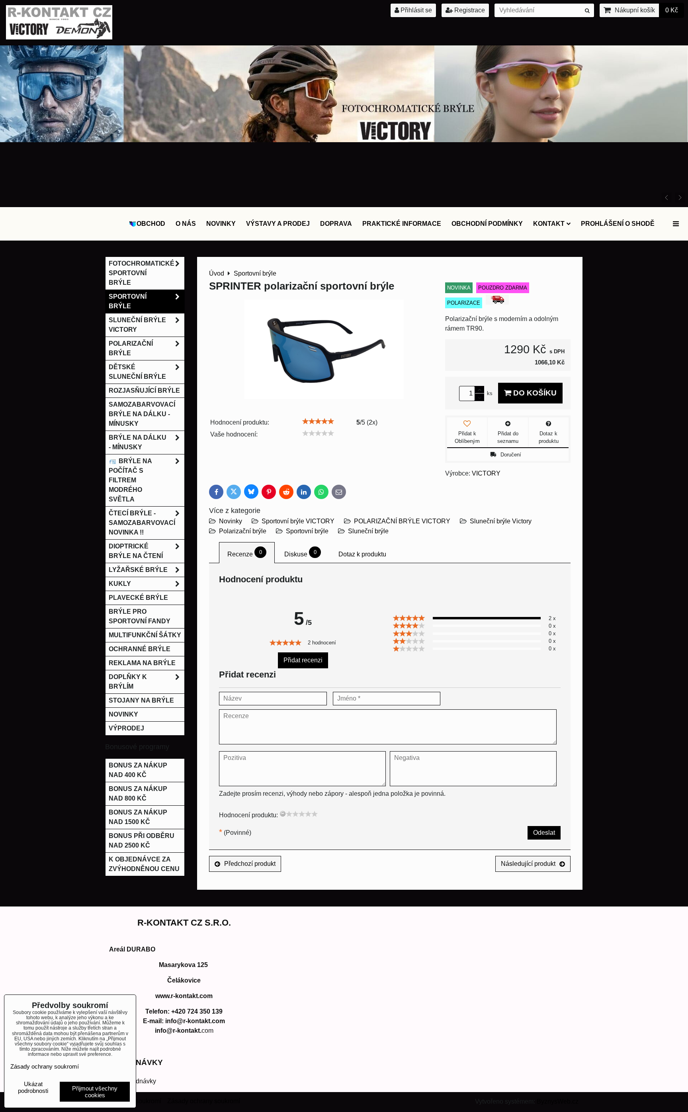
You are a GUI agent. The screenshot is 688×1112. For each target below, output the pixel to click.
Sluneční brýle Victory (501, 521)
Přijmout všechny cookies (94, 1091)
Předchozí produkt (250, 863)
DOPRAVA (336, 223)
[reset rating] (283, 814)
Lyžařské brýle (138, 569)
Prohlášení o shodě (618, 223)
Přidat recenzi (302, 660)
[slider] (318, 421)
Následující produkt (528, 863)
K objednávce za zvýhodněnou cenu (144, 864)
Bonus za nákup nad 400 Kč (138, 770)
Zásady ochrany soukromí (203, 1101)
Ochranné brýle (139, 649)
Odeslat (544, 832)
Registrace (469, 10)
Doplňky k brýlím (128, 681)
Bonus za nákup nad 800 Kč (138, 793)
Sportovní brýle (307, 531)
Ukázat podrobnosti (33, 1087)
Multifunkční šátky (145, 635)
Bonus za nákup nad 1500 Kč (138, 817)
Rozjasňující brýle (144, 390)
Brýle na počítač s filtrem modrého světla (130, 480)
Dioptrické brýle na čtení (136, 551)
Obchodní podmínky (487, 223)
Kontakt (549, 223)
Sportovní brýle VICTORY (298, 521)
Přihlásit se (415, 10)
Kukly (120, 583)
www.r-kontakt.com (184, 996)
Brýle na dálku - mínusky (137, 442)
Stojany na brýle (141, 700)
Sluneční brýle (368, 531)
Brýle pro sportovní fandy (139, 616)
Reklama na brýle (142, 663)
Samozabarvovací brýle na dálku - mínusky (142, 414)
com (184, 1030)
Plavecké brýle (138, 597)
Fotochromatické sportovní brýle (141, 273)
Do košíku (534, 393)
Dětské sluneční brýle (137, 372)
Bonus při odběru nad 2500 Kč (141, 840)
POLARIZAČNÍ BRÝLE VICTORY (402, 521)
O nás (186, 223)
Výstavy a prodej (278, 223)
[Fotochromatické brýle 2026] (344, 140)
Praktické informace (401, 223)
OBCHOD (151, 223)
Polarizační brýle (242, 531)
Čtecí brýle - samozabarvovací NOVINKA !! (142, 523)
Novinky (221, 223)
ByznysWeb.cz (558, 1101)
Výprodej (126, 728)
